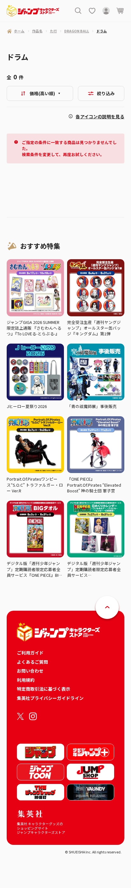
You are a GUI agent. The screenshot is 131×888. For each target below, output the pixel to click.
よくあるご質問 (32, 662)
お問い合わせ (30, 671)
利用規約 (26, 680)
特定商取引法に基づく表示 (43, 689)
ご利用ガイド (30, 652)
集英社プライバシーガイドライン (50, 698)
